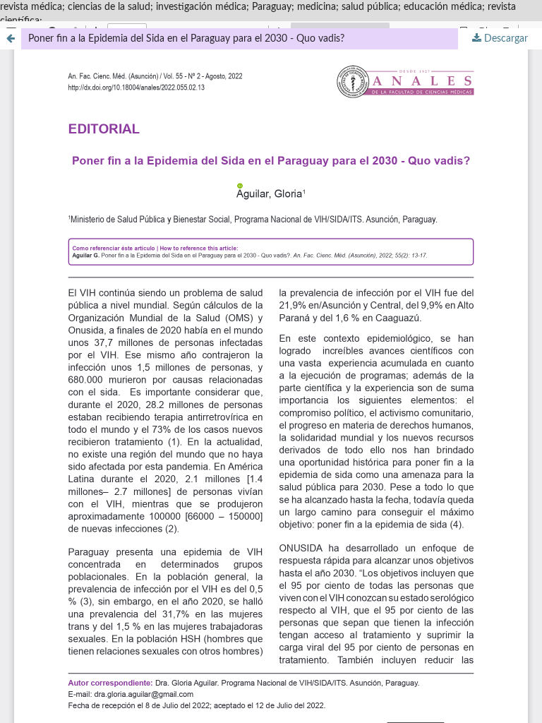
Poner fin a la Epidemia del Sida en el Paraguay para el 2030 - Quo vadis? (186, 39)
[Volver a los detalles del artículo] (10, 38)
